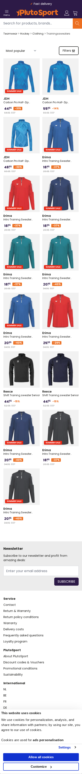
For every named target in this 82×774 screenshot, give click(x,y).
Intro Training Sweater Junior (56, 159)
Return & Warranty (17, 611)
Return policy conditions (21, 617)
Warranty (10, 623)
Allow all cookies (41, 757)
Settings (64, 747)
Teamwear (10, 33)
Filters (67, 50)
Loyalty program (15, 641)
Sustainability (13, 674)
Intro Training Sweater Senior (56, 276)
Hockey (24, 33)
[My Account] (66, 13)
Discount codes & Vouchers (23, 662)
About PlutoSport (15, 656)
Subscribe (66, 581)
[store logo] (37, 13)
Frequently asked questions (23, 635)
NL (5, 689)
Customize (39, 766)
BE (5, 695)
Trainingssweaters (58, 33)
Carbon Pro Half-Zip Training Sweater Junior (18, 100)
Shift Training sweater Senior (21, 393)
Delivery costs (13, 629)
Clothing (38, 33)
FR (5, 701)
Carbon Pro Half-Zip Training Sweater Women (19, 159)
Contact (9, 605)
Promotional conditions (20, 668)
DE (5, 708)
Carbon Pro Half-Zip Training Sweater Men (56, 100)
